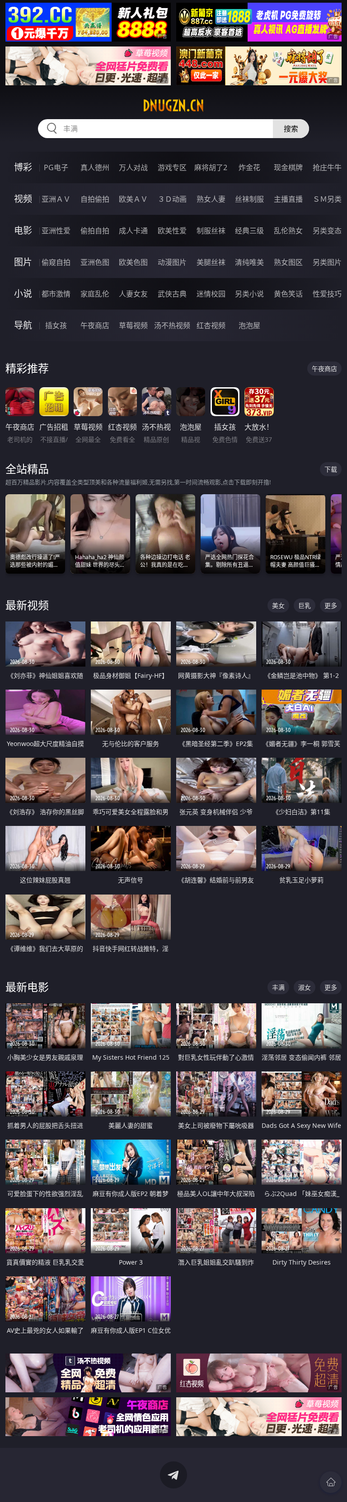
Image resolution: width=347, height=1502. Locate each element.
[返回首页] (331, 1482)
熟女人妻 (211, 199)
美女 (278, 605)
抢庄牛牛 (327, 167)
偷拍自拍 (94, 231)
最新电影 (27, 986)
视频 (23, 199)
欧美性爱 (172, 231)
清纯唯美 (249, 262)
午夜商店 (94, 325)
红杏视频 (211, 325)
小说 (23, 293)
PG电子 (56, 167)
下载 (330, 469)
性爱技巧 (327, 294)
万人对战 (133, 167)
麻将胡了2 (210, 167)
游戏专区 (172, 167)
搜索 (291, 129)
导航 (23, 325)
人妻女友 (133, 294)
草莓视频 (133, 325)
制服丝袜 (211, 231)
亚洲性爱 (56, 231)
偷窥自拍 (56, 262)
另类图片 (327, 262)
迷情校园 (211, 294)
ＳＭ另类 (327, 199)
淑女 (304, 987)
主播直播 (288, 199)
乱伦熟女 (288, 231)
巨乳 (304, 605)
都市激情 (56, 294)
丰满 (278, 987)
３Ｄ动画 (172, 199)
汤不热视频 (172, 325)
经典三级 (249, 231)
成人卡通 (133, 231)
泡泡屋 (249, 325)
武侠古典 (172, 294)
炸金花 (249, 167)
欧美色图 (133, 262)
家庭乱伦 (94, 294)
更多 (330, 605)
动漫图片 (172, 262)
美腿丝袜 (211, 262)
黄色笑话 (288, 294)
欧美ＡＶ (133, 199)
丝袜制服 (249, 199)
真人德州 (94, 167)
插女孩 (56, 325)
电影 (23, 230)
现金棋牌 (288, 167)
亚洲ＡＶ (56, 199)
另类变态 (327, 231)
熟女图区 (288, 262)
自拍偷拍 (94, 199)
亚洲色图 (94, 262)
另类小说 (249, 294)
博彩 (23, 167)
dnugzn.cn (173, 106)
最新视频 (27, 605)
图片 (23, 262)
